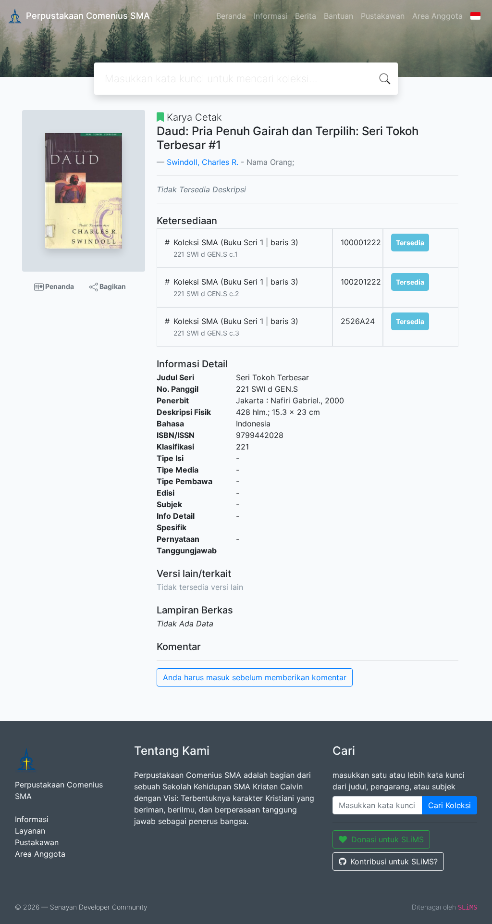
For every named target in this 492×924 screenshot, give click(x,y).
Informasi (270, 16)
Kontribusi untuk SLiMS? (394, 861)
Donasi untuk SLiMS (387, 839)
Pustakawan (383, 16)
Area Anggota (437, 16)
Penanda (59, 286)
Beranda (231, 16)
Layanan (30, 831)
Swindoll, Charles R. (202, 162)
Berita (305, 16)
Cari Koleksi (449, 805)
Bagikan (112, 286)
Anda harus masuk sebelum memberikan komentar (254, 677)
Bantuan (338, 16)
